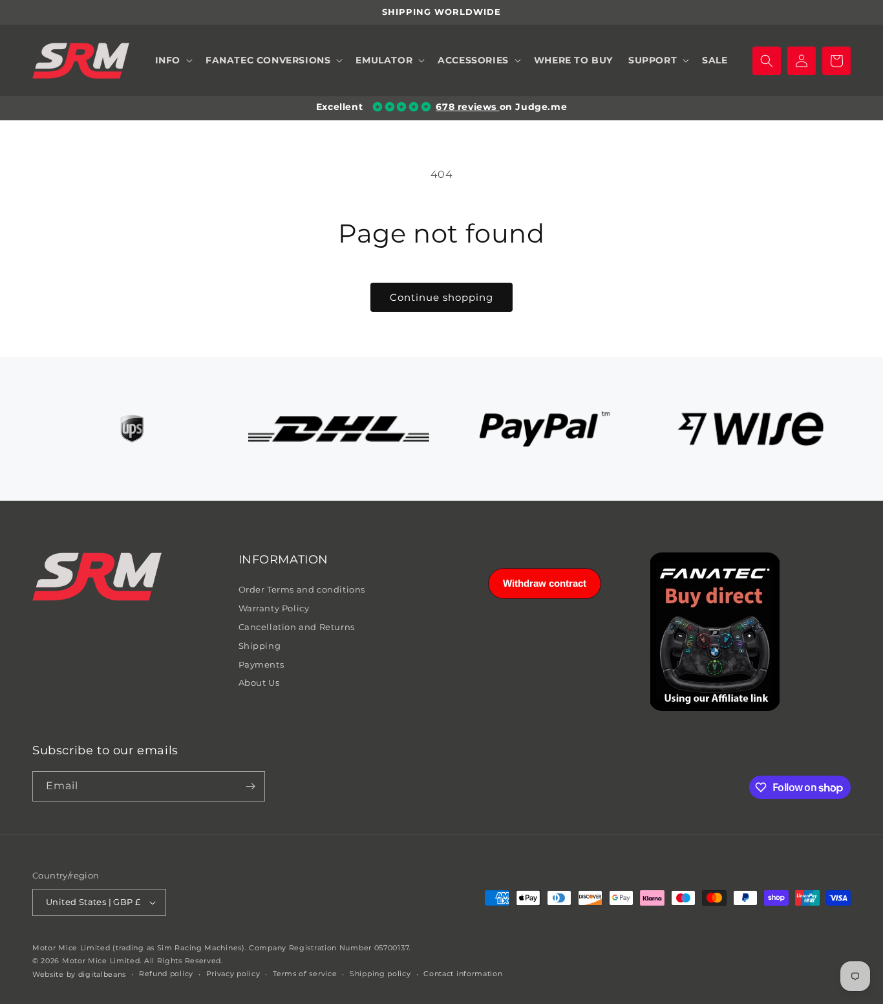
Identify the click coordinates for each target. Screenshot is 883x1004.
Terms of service (305, 973)
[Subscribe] (250, 786)
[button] (172, 60)
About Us (259, 682)
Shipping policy (380, 973)
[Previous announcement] (37, 12)
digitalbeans (102, 974)
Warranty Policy (274, 608)
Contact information (462, 973)
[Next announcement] (846, 12)
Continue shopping (441, 297)
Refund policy (166, 973)
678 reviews (467, 107)
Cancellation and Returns (297, 627)
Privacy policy (233, 973)
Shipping (260, 645)
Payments (261, 664)
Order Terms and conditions (302, 589)
